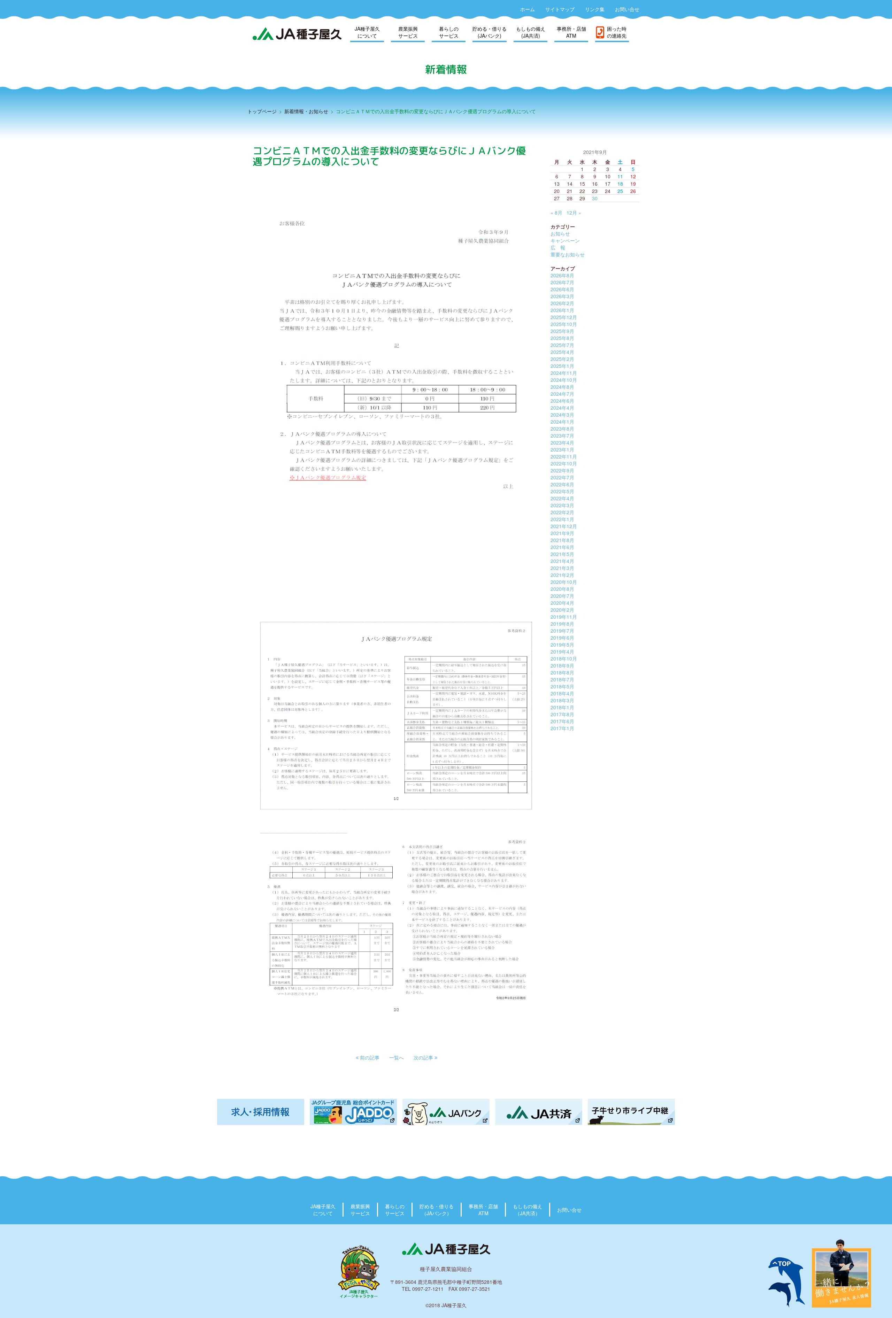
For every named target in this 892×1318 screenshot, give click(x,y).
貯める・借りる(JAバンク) (489, 32)
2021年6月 (562, 547)
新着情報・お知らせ (306, 111)
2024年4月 (562, 407)
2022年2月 (562, 512)
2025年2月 (562, 358)
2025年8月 (562, 337)
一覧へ (396, 1057)
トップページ (262, 111)
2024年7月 (562, 393)
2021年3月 (562, 567)
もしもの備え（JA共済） (527, 1210)
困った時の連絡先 (616, 32)
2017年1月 (562, 728)
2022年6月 (562, 484)
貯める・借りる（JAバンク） (437, 1210)
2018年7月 (562, 679)
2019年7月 (562, 630)
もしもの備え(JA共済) (530, 32)
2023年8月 (562, 428)
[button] (367, 1057)
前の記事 (369, 1057)
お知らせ (560, 233)
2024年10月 (564, 379)
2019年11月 (564, 616)
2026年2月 (562, 303)
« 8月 (556, 212)
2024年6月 (562, 400)
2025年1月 (562, 365)
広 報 (558, 247)
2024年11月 (564, 372)
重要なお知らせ (568, 254)
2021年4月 (562, 560)
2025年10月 (564, 324)
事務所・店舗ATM (571, 32)
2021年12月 (564, 526)
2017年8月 (562, 714)
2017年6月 (562, 721)
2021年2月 (562, 574)
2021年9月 (562, 533)
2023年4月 (562, 442)
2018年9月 (562, 665)
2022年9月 (562, 470)
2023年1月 (562, 449)
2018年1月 (562, 707)
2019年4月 (562, 651)
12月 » (574, 212)
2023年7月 (562, 435)
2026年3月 (562, 296)
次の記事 (424, 1057)
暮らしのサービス (449, 32)
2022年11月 (564, 456)
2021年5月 (562, 553)
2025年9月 (562, 330)
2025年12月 (564, 317)
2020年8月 (562, 588)
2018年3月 (562, 700)
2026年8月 (562, 275)
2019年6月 (562, 637)
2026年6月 (562, 289)
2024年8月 (562, 386)
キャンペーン (565, 240)
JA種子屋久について (367, 32)
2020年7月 (562, 595)
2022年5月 (562, 491)
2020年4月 (562, 602)
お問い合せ (627, 9)
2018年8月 (562, 672)
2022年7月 (562, 477)
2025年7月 (562, 344)
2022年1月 (562, 519)
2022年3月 (562, 505)
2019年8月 (562, 623)
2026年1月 (562, 310)
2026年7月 (562, 282)
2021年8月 (562, 540)
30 (595, 198)
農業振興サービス (408, 32)
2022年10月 (564, 463)
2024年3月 (562, 414)
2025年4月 (562, 351)
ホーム (527, 9)
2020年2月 (562, 609)
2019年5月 (562, 644)
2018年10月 (564, 658)
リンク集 (595, 9)
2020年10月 (564, 581)
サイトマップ (560, 9)
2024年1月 (562, 421)
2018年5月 (562, 686)
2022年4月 (562, 498)
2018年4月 (562, 693)
